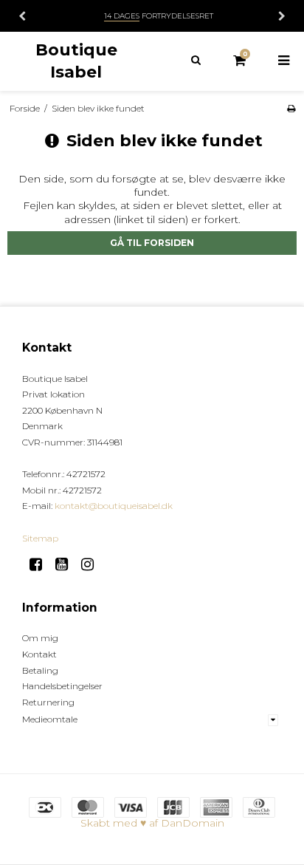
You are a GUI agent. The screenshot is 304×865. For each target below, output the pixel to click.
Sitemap (40, 538)
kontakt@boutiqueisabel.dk (114, 505)
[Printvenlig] (291, 108)
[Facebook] (41, 564)
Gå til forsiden (152, 242)
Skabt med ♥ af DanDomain (152, 823)
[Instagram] (92, 564)
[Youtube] (66, 564)
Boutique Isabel (76, 60)
